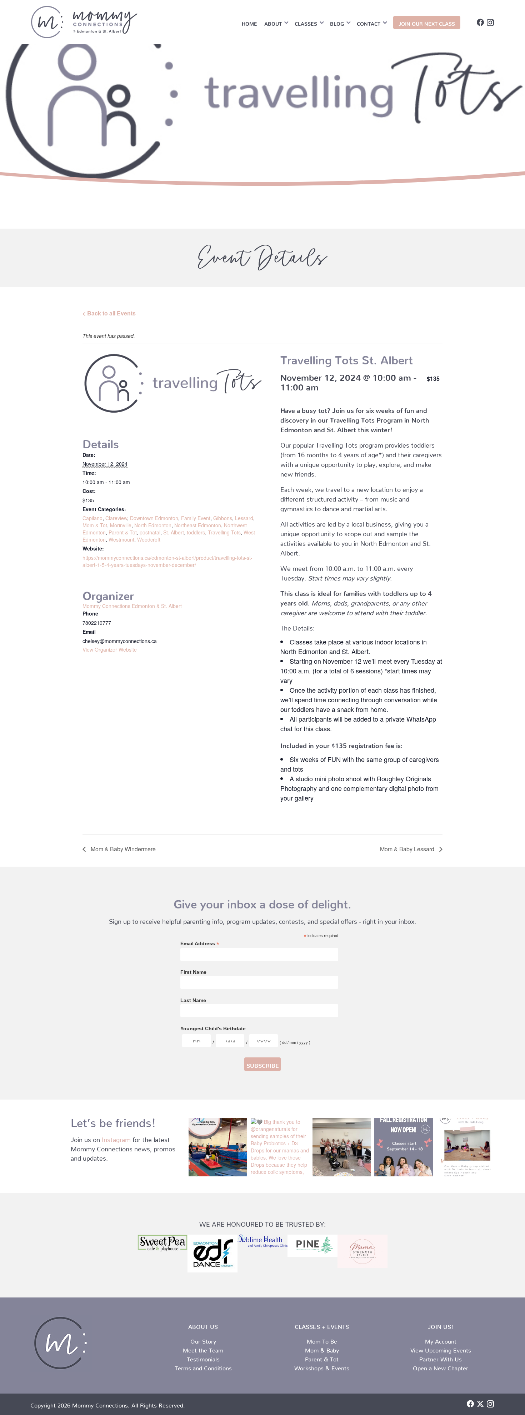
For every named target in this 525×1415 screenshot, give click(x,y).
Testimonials (203, 1358)
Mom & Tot (94, 525)
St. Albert (173, 532)
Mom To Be (322, 1340)
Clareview (116, 518)
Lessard (244, 518)
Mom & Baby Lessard (408, 849)
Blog (337, 22)
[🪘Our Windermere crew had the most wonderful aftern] (341, 1147)
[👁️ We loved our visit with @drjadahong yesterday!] (465, 1147)
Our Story (203, 1340)
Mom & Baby (322, 1349)
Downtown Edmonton (154, 518)
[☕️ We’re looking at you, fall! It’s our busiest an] (403, 1147)
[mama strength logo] (363, 1251)
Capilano (92, 518)
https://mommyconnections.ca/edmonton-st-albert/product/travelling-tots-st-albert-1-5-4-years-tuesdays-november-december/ (167, 561)
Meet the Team (203, 1349)
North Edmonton (152, 525)
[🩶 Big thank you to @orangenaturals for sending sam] (280, 1147)
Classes (306, 22)
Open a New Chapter (440, 1367)
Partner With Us (440, 1358)
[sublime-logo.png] (263, 1241)
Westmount (121, 539)
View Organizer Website (109, 649)
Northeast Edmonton (197, 525)
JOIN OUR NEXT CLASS (427, 22)
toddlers (196, 532)
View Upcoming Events (440, 1349)
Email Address (199, 943)
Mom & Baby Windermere (122, 849)
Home (249, 22)
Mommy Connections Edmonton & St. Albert (132, 605)
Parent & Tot (123, 532)
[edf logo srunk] (213, 1253)
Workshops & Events (321, 1367)
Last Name (193, 1000)
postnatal (150, 532)
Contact (368, 22)
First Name (193, 972)
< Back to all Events (109, 313)
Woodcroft (148, 539)
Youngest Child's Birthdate (213, 1028)
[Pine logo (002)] (313, 1246)
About (273, 22)
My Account (440, 1340)
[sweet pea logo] (163, 1243)
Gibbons (222, 518)
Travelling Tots (224, 532)
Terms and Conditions (203, 1367)
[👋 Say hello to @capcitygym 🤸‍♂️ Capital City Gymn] (218, 1147)
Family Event (195, 518)
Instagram (116, 1138)
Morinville (120, 525)
